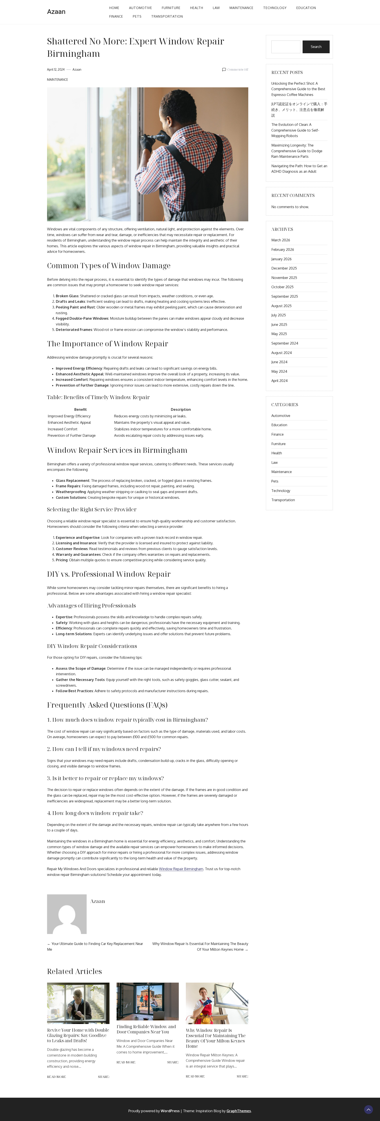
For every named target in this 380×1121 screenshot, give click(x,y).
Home (114, 8)
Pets (137, 16)
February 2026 (282, 249)
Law (216, 8)
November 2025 (284, 277)
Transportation (167, 16)
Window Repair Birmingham (181, 869)
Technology (275, 8)
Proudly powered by (154, 1111)
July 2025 (278, 315)
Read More (56, 1077)
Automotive (140, 8)
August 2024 (281, 352)
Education (306, 8)
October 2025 (282, 287)
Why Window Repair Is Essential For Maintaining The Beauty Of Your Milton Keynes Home (216, 1038)
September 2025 (284, 296)
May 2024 (279, 371)
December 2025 (284, 268)
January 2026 (281, 259)
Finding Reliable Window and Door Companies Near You (146, 1029)
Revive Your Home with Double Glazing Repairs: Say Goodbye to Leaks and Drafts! (78, 1035)
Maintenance (242, 8)
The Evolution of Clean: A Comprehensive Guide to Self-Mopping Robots (295, 130)
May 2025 (279, 334)
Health (196, 8)
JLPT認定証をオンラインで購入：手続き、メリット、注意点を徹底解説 (299, 109)
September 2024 (284, 343)
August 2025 (281, 306)
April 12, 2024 (56, 69)
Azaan (56, 12)
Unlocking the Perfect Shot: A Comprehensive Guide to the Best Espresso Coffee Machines (298, 89)
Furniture (171, 8)
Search (316, 46)
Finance (116, 16)
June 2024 (279, 362)
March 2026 (280, 240)
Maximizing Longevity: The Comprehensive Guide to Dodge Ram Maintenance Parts (296, 151)
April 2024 (279, 380)
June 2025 (279, 324)
